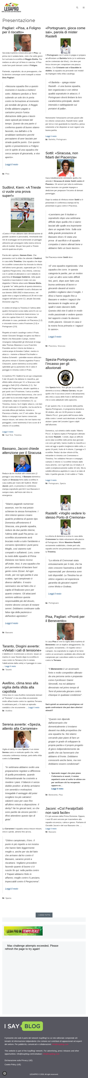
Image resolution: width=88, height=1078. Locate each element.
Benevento (53, 795)
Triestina (17, 435)
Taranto (8, 670)
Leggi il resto (11, 164)
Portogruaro (61, 139)
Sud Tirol (9, 435)
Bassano (9, 632)
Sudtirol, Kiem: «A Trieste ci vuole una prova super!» (21, 192)
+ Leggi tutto (44, 915)
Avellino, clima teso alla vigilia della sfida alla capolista (20, 687)
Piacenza (52, 346)
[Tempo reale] (44, 931)
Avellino (8, 711)
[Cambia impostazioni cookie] (4, 1073)
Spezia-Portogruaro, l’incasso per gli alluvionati (61, 364)
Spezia (63, 483)
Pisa (7, 174)
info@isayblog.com (60, 1044)
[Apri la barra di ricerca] (77, 8)
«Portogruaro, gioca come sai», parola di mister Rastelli (65, 32)
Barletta (52, 139)
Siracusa (61, 346)
